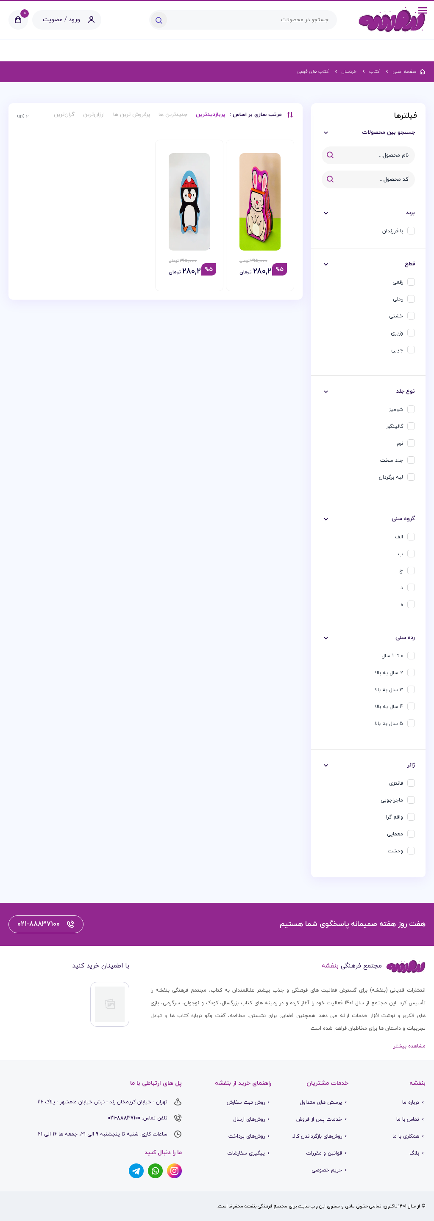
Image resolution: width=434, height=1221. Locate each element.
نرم (400, 443)
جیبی (397, 350)
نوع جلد (405, 391)
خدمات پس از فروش (319, 1119)
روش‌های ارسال (249, 1119)
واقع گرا (394, 817)
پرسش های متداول (321, 1102)
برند (410, 213)
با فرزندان (392, 231)
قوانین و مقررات (324, 1153)
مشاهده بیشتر (409, 1046)
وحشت (395, 851)
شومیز (396, 409)
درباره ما (410, 1102)
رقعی (397, 282)
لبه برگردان (391, 477)
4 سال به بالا (389, 706)
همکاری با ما (405, 1136)
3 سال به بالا (389, 689)
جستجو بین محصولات (388, 132)
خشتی (396, 316)
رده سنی (405, 638)
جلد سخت (391, 460)
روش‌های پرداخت (246, 1136)
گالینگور (394, 426)
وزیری (397, 333)
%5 (279, 269)
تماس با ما (407, 1119)
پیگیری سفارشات (246, 1153)
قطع (410, 264)
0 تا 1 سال (392, 656)
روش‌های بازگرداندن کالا (317, 1136)
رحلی (398, 299)
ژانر (411, 765)
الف (399, 537)
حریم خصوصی (327, 1170)
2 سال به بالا (389, 673)
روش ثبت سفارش (246, 1102)
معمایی (395, 834)
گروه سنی (403, 519)
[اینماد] (109, 1004)
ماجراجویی (392, 800)
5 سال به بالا (389, 723)
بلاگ (414, 1153)
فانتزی (396, 783)
